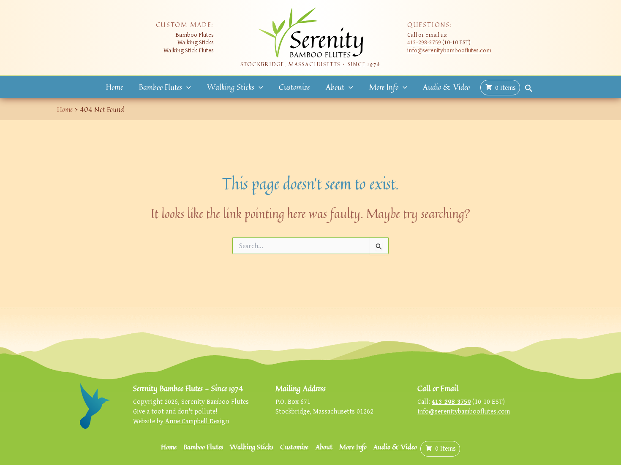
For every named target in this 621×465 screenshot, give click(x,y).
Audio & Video (446, 87)
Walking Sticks (230, 87)
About (335, 87)
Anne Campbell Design (197, 421)
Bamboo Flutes (160, 87)
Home (114, 87)
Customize (294, 87)
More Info (383, 87)
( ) (505, 87)
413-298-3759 (424, 42)
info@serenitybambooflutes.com (449, 50)
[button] (186, 87)
